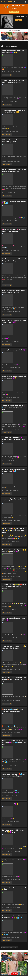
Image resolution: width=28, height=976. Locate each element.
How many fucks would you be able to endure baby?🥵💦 (13, 470)
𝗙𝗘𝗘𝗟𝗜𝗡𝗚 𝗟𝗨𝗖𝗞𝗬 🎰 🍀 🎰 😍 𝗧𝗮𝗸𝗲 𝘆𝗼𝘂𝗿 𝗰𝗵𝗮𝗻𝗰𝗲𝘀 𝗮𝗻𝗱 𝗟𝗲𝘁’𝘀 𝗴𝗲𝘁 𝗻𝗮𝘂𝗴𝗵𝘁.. (14, 586)
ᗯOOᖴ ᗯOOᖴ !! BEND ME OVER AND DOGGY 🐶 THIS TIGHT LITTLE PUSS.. (14, 679)
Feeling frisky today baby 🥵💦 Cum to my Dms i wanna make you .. (13, 775)
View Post (6, 75)
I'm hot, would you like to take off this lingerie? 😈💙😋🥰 (13, 51)
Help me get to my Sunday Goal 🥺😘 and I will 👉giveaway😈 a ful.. (14, 551)
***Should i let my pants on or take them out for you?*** (13, 141)
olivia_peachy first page (6, 947)
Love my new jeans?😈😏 (10, 804)
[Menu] (25, 2)
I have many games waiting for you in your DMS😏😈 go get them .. (14, 831)
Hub (8, 2)
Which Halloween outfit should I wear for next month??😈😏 (14, 377)
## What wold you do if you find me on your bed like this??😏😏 (13, 111)
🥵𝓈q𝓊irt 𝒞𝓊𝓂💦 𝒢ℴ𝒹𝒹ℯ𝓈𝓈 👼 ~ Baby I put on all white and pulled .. (13, 710)
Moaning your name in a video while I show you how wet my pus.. (14, 170)
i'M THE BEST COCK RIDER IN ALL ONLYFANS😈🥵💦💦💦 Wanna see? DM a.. (14, 742)
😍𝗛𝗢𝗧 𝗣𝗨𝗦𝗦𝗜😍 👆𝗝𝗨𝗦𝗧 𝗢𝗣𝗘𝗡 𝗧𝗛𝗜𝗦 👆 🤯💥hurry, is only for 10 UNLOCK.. (13, 530)
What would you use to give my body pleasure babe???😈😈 (14, 321)
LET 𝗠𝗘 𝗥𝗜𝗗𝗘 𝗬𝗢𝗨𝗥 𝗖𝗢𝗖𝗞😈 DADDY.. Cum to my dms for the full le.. (13, 439)
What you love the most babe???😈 (13, 350)
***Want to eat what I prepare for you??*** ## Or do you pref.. (13, 81)
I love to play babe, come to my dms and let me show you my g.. (13, 291)
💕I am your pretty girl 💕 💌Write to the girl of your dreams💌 (14, 230)
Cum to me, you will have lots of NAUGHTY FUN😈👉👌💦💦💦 (12, 917)
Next (15, 947)
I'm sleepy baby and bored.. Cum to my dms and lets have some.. (13, 500)
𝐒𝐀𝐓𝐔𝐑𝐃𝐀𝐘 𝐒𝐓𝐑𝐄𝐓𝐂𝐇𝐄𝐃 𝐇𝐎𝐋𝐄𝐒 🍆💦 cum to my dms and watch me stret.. (14, 408)
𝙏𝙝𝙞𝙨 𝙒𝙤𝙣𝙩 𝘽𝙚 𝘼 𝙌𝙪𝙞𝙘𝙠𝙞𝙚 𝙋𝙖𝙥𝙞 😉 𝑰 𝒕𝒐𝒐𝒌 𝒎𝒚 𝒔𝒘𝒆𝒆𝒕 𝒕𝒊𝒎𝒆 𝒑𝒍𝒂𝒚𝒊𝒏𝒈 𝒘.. (14, 647)
